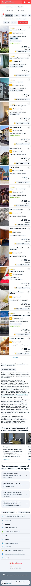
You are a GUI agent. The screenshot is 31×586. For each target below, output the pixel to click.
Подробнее (6, 459)
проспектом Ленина (21, 394)
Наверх (15, 357)
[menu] (29, 2)
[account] (25, 2)
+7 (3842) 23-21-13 (9, 516)
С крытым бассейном (8, 369)
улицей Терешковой (7, 395)
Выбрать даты (23, 22)
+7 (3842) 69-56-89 (20, 516)
